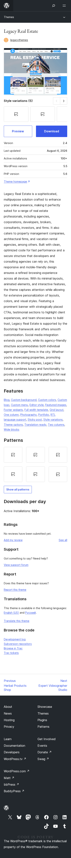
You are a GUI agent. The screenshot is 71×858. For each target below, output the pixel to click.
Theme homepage (15, 181)
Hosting (9, 720)
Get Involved (46, 739)
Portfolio (43, 414)
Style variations (53, 419)
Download (51, 131)
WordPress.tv (15, 759)
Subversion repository (18, 643)
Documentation (14, 745)
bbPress (11, 784)
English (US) (11, 612)
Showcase (44, 707)
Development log (15, 639)
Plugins (42, 720)
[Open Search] (53, 5)
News (8, 713)
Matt (9, 778)
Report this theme (15, 589)
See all (63, 540)
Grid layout (56, 409)
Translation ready (35, 424)
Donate (44, 752)
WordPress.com (17, 771)
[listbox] (35, 464)
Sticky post (35, 419)
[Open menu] (65, 5)
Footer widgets (13, 409)
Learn (8, 739)
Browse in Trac (13, 648)
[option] (13, 455)
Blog (6, 399)
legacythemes (19, 40)
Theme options (13, 424)
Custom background (24, 399)
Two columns (56, 424)
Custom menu (19, 404)
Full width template (36, 409)
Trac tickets (11, 652)
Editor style (37, 404)
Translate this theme (16, 620)
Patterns (43, 726)
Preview (18, 131)
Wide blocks (11, 429)
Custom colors (47, 399)
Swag (43, 759)
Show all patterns (17, 489)
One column (11, 414)
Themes (9, 17)
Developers (12, 752)
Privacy (9, 726)
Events (42, 745)
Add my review (13, 540)
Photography (28, 414)
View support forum (16, 564)
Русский (30, 612)
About (8, 707)
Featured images (55, 404)
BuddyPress (14, 791)
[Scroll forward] (63, 101)
